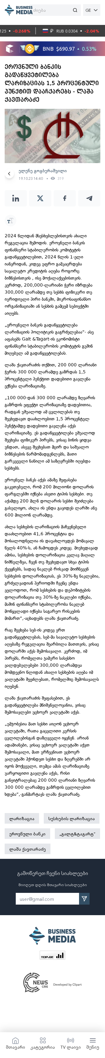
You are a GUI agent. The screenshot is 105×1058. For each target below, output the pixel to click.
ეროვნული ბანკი (27, 834)
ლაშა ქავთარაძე (27, 849)
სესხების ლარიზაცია (71, 818)
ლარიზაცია (21, 818)
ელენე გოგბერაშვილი (43, 170)
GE (88, 10)
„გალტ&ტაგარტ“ (77, 834)
